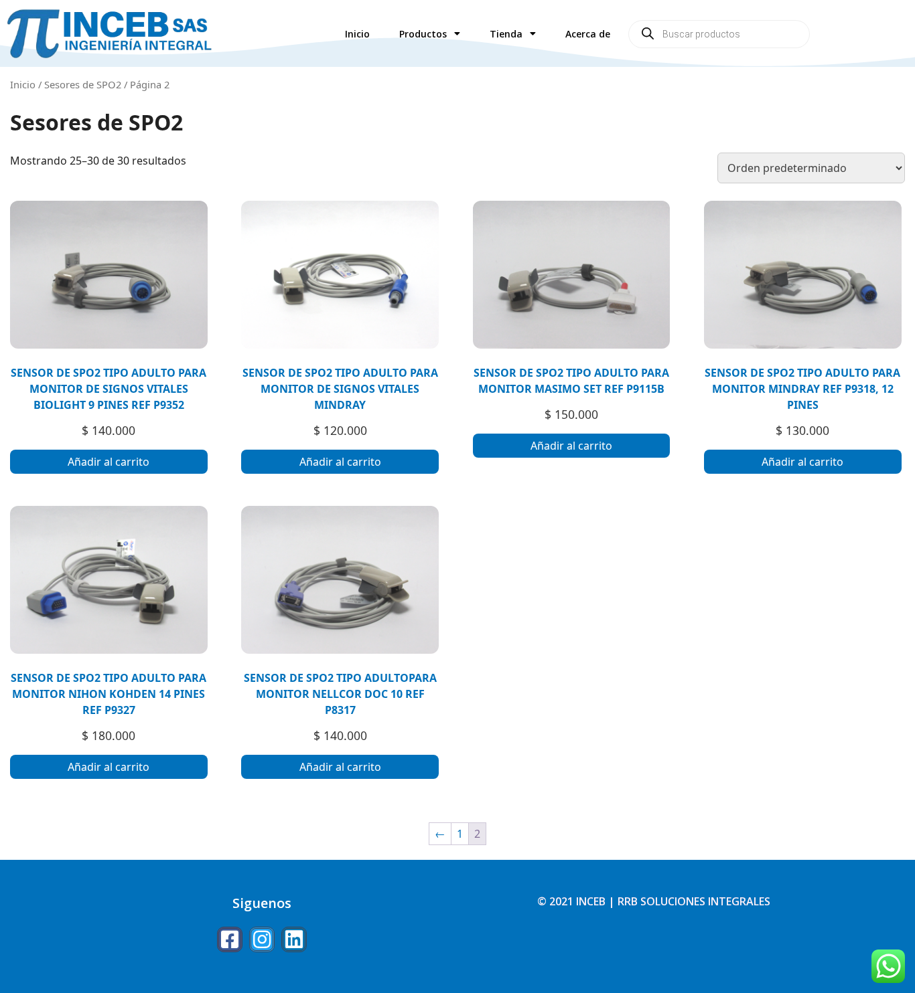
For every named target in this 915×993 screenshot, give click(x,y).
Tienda (506, 33)
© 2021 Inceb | (577, 901)
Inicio (357, 33)
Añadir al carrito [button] (108, 461)
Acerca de (587, 33)
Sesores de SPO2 (82, 84)
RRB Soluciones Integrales (694, 901)
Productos (423, 33)
